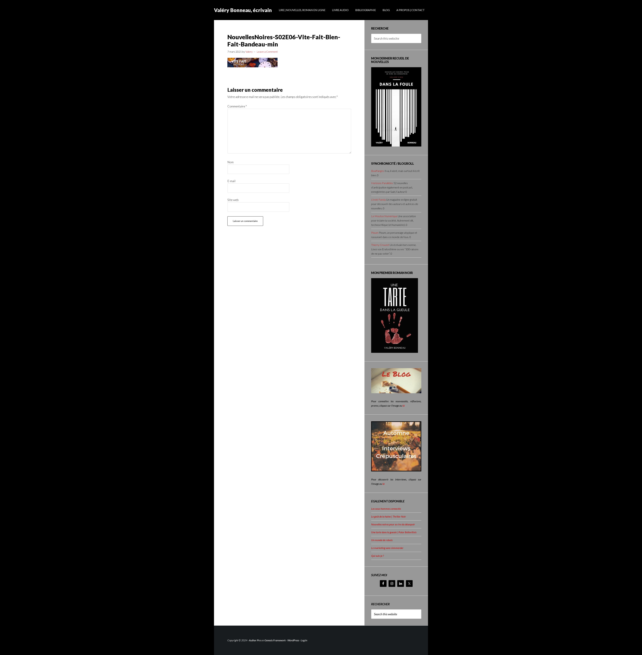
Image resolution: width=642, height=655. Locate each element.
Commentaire (237, 106)
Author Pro (255, 640)
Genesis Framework (275, 640)
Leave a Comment (267, 51)
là (404, 405)
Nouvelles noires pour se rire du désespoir (393, 524)
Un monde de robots (382, 540)
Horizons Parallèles (382, 183)
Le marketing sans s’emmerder (387, 547)
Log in (304, 640)
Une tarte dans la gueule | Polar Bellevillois (393, 532)
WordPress (293, 640)
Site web (233, 200)
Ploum (374, 232)
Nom (230, 162)
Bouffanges (377, 170)
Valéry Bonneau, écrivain (243, 10)
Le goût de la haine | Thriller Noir (388, 516)
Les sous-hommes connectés (386, 508)
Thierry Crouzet (380, 244)
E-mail (231, 181)
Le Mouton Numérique (384, 216)
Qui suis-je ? (377, 555)
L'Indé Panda (378, 199)
